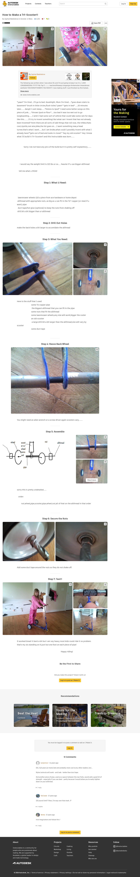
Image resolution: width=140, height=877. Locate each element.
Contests (38, 4)
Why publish (92, 846)
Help (90, 852)
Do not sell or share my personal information (89, 873)
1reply (39, 788)
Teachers (48, 4)
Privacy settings (65, 873)
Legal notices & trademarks (116, 873)
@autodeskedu (121, 851)
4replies (40, 807)
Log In (123, 4)
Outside (23, 19)
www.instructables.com (31, 95)
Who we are (92, 858)
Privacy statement (51, 873)
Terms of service (37, 873)
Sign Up (133, 4)
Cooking (69, 846)
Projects (28, 4)
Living (69, 849)
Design (56, 852)
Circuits (56, 846)
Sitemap (91, 855)
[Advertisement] (125, 107)
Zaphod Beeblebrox (11, 19)
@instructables (121, 846)
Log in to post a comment (70, 832)
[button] (106, 23)
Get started (92, 849)
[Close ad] (138, 81)
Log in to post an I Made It (70, 680)
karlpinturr (44, 763)
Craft (55, 855)
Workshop (57, 849)
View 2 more (91, 480)
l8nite (43, 815)
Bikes (30, 19)
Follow (32, 78)
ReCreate (44, 796)
